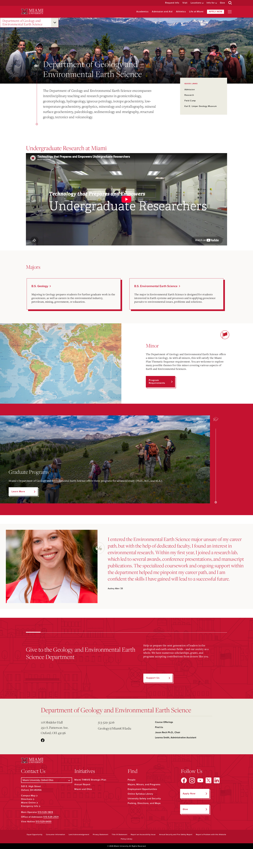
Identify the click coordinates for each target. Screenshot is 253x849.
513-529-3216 (106, 722)
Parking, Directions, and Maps (144, 803)
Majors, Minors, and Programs (144, 784)
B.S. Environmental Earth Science (155, 286)
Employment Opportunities (142, 789)
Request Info (172, 2)
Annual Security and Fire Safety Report (175, 834)
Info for (210, 2)
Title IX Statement (119, 834)
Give (222, 2)
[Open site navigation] (230, 12)
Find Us (159, 727)
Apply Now (215, 11)
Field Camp (190, 100)
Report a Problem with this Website (211, 834)
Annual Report (82, 784)
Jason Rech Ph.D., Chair (167, 732)
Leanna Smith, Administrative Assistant (175, 737)
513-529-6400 (44, 821)
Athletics (181, 11)
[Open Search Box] (230, 3)
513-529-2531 (51, 816)
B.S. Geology (39, 286)
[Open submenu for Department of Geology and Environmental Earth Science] (54, 22)
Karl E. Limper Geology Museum (200, 106)
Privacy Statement (100, 834)
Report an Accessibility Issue (143, 834)
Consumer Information (55, 834)
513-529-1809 (45, 812)
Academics (142, 11)
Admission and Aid (162, 11)
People (131, 779)
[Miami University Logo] (32, 11)
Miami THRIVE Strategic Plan (90, 779)
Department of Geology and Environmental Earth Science (22, 22)
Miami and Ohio (83, 789)
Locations (196, 2)
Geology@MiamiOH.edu (114, 728)
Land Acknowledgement (79, 834)
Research (189, 95)
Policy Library (126, 839)
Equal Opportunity (34, 834)
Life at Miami (196, 11)
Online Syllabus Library (140, 793)
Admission (189, 89)
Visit (184, 2)
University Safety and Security (144, 798)
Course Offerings (164, 722)
